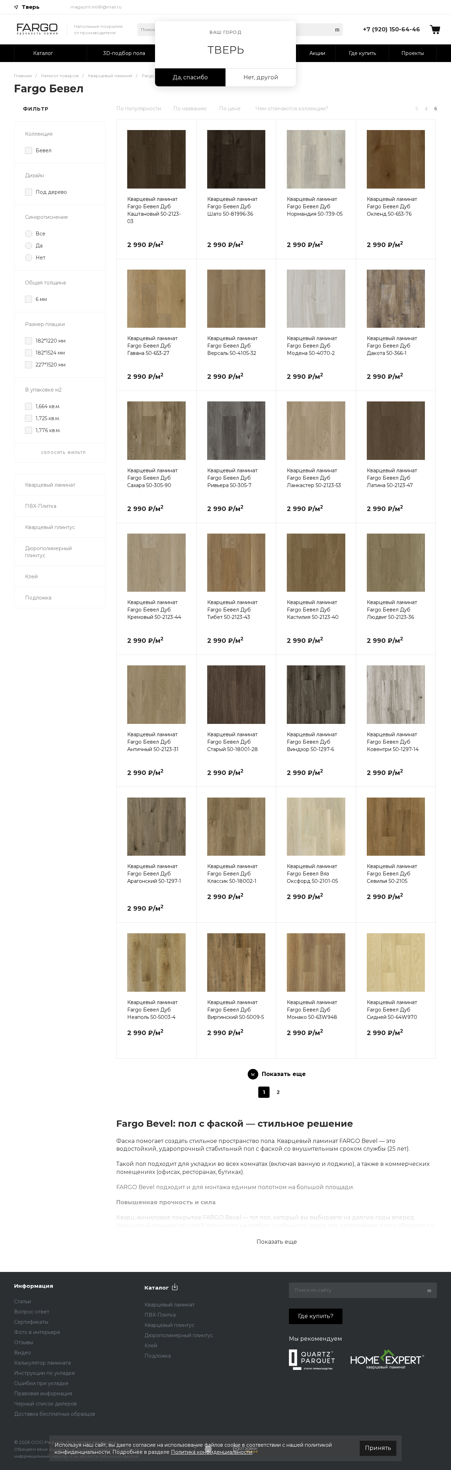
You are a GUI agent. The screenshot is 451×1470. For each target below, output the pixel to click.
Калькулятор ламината (42, 1363)
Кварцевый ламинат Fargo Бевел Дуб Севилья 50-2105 (392, 873)
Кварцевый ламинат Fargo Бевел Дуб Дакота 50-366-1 (392, 345)
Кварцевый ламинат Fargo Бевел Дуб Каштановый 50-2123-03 (154, 210)
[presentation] (122, 163)
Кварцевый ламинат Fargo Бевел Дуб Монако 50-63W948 (312, 1009)
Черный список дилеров (45, 1404)
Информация (33, 1286)
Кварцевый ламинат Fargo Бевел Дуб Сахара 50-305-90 (152, 477)
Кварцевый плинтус (50, 527)
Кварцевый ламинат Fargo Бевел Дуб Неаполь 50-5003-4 (152, 1009)
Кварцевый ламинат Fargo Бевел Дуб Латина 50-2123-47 (392, 477)
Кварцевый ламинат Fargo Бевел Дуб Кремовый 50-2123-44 (154, 609)
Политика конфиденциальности (211, 1452)
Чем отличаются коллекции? (291, 108)
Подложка (38, 598)
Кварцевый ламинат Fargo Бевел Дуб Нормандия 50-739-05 (314, 206)
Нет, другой (260, 77)
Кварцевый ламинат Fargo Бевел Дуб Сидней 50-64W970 (392, 1009)
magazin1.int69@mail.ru (96, 7)
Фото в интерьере (37, 1332)
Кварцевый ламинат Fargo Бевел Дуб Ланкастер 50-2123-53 (314, 477)
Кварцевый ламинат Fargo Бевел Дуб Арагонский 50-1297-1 (154, 873)
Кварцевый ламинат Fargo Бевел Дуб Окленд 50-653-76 (392, 206)
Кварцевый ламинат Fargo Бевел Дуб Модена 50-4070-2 (312, 345)
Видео (22, 1352)
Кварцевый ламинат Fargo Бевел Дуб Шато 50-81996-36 (232, 206)
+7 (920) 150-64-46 (391, 29)
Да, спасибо (190, 77)
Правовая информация (43, 1393)
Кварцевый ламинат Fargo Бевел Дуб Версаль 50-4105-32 (232, 345)
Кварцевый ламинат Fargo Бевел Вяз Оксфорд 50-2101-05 (312, 873)
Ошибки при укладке (41, 1383)
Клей (31, 576)
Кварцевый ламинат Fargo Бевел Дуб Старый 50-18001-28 (232, 741)
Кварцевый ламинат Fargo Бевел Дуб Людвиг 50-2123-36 (392, 609)
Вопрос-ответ (31, 1312)
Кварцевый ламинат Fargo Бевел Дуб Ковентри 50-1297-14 (393, 741)
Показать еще (277, 1241)
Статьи (22, 1301)
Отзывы (23, 1342)
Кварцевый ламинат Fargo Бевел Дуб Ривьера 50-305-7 (232, 477)
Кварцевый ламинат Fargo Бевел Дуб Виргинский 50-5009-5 (235, 1009)
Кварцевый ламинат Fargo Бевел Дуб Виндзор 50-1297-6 (312, 741)
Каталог (156, 1287)
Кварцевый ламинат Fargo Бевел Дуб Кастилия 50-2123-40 (313, 609)
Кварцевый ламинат (50, 485)
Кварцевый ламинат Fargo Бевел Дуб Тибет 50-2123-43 (232, 609)
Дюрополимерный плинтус (48, 552)
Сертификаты (31, 1322)
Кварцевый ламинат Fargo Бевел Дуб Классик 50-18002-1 (232, 873)
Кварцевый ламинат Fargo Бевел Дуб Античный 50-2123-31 (153, 741)
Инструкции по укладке (44, 1373)
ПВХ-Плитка (40, 506)
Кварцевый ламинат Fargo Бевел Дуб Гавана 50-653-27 (152, 345)
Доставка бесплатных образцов (54, 1414)
